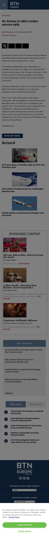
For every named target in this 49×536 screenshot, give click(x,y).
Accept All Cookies (24, 525)
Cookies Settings (24, 531)
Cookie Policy (14, 517)
